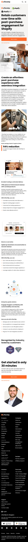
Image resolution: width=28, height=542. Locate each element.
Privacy (3, 533)
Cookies (18, 533)
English (5, 511)
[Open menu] (25, 2)
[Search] (22, 2)
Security (13, 533)
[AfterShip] (6, 2)
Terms (7, 533)
